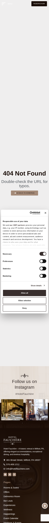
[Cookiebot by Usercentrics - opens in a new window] (30, 212)
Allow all (24, 293)
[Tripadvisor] (9, 474)
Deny (24, 308)
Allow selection (24, 301)
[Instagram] (14, 474)
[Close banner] (45, 213)
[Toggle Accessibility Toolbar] (45, 506)
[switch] (42, 261)
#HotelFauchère (24, 393)
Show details (36, 285)
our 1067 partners (17, 225)
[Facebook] (5, 474)
